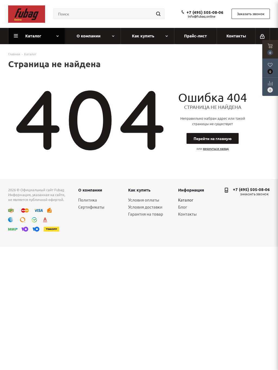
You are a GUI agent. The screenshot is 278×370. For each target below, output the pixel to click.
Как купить (139, 190)
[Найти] (158, 13)
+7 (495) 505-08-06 (205, 12)
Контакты (187, 213)
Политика (87, 199)
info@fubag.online (202, 16)
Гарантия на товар (145, 213)
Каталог (185, 199)
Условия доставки (145, 206)
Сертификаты (91, 206)
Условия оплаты (143, 199)
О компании (90, 190)
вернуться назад (216, 148)
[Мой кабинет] (263, 36)
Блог (182, 206)
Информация (191, 190)
